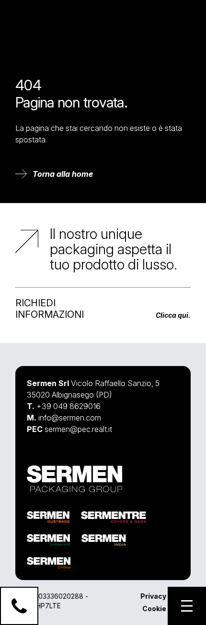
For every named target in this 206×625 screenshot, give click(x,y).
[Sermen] (37, 19)
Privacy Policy (164, 596)
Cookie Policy (165, 608)
